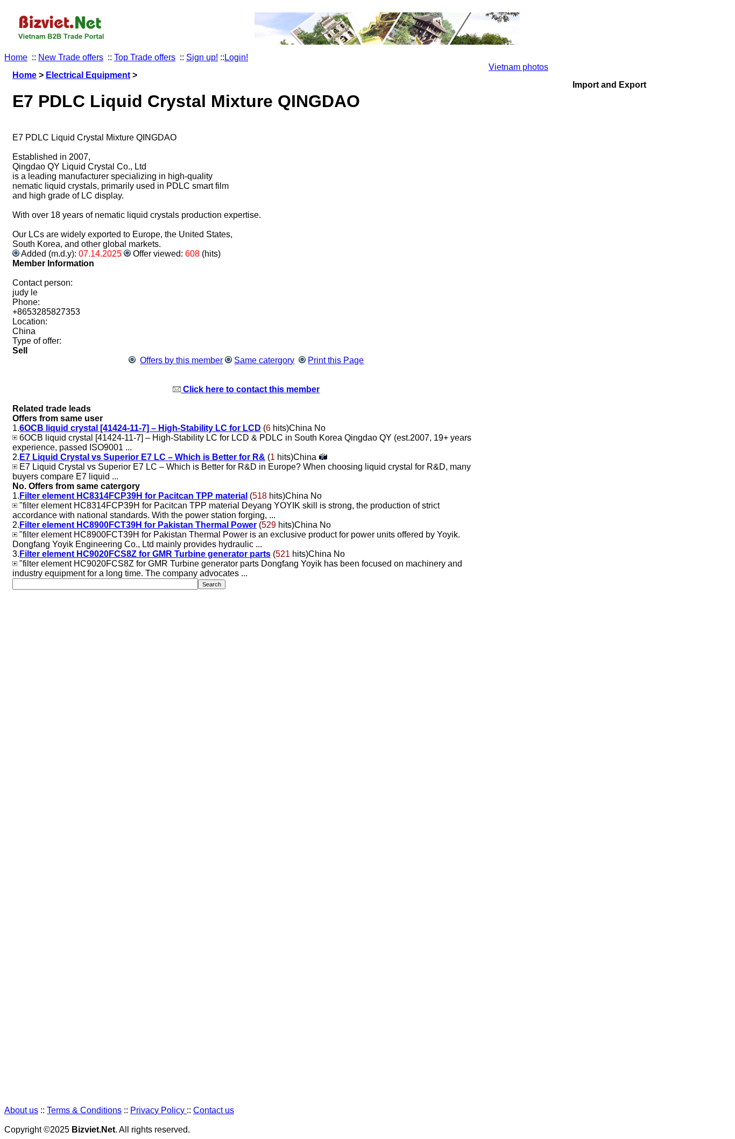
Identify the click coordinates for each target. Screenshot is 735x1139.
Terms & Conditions (84, 1110)
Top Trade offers (144, 57)
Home (15, 57)
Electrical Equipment (88, 75)
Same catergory (264, 360)
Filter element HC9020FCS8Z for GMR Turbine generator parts (145, 553)
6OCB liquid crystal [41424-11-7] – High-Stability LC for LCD (140, 428)
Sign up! (202, 57)
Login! (236, 57)
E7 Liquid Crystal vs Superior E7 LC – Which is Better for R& (142, 457)
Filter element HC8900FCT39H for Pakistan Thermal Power (138, 524)
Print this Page (336, 360)
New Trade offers (70, 57)
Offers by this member (181, 360)
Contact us (213, 1110)
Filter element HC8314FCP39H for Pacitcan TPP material (133, 495)
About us (21, 1110)
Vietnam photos (518, 67)
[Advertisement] (610, 589)
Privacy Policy (158, 1110)
